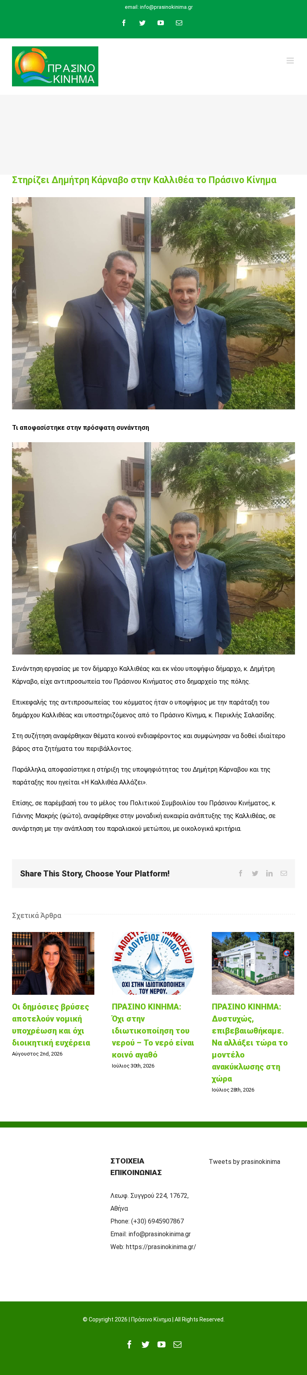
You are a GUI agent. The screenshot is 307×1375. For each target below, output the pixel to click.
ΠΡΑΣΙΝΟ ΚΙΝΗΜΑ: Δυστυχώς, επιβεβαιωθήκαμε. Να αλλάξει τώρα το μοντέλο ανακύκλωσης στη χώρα (253, 963)
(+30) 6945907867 (157, 1221)
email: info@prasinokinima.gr (159, 7)
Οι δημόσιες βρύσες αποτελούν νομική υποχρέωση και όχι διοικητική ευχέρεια (53, 963)
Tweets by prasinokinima (244, 1161)
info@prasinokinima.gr (159, 1234)
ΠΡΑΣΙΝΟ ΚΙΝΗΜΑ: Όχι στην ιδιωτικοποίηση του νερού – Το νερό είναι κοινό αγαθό (153, 963)
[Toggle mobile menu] (291, 60)
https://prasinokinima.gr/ (161, 1247)
